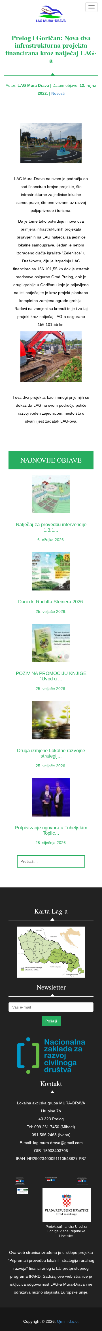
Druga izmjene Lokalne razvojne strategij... (51, 753)
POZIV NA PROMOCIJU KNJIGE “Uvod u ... (51, 676)
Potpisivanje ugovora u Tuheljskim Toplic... (51, 830)
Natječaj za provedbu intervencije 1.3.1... (51, 527)
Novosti (58, 93)
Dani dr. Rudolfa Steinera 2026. (51, 601)
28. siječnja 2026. (51, 842)
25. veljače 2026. (51, 611)
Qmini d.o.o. (68, 1321)
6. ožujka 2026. (51, 539)
